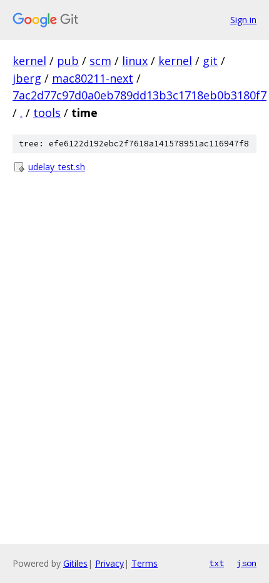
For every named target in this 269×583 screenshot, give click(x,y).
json (246, 563)
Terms (144, 563)
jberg (27, 78)
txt (216, 563)
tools (47, 112)
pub (68, 60)
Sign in (243, 20)
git (210, 60)
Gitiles (75, 563)
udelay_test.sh (56, 167)
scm (100, 60)
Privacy (109, 563)
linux (135, 60)
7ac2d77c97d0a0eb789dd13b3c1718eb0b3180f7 (139, 95)
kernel (29, 60)
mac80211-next (92, 78)
